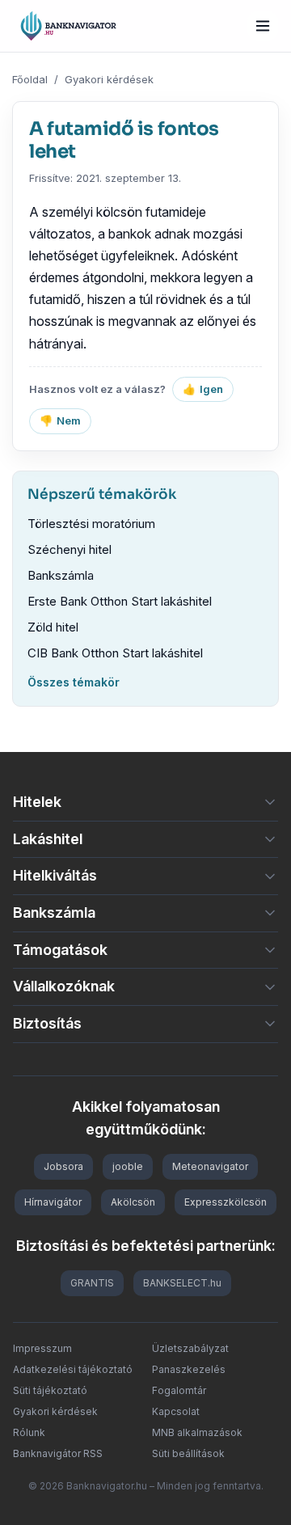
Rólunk (29, 1432)
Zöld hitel (52, 627)
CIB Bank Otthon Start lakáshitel (115, 653)
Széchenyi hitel (69, 549)
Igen (203, 388)
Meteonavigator (210, 1166)
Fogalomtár (179, 1390)
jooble (127, 1166)
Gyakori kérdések (109, 79)
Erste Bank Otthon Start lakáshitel (119, 601)
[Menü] (262, 26)
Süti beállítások (188, 1453)
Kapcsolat (176, 1411)
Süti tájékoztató (50, 1390)
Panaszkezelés (189, 1369)
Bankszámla (60, 575)
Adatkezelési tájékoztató (73, 1369)
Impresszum (42, 1348)
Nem (60, 420)
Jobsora (63, 1166)
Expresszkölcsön (225, 1202)
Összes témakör (73, 682)
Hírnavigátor (53, 1202)
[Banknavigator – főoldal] (68, 26)
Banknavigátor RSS (58, 1453)
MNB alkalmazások (197, 1432)
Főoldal (30, 79)
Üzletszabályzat (190, 1348)
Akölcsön (133, 1202)
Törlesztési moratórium (91, 523)
